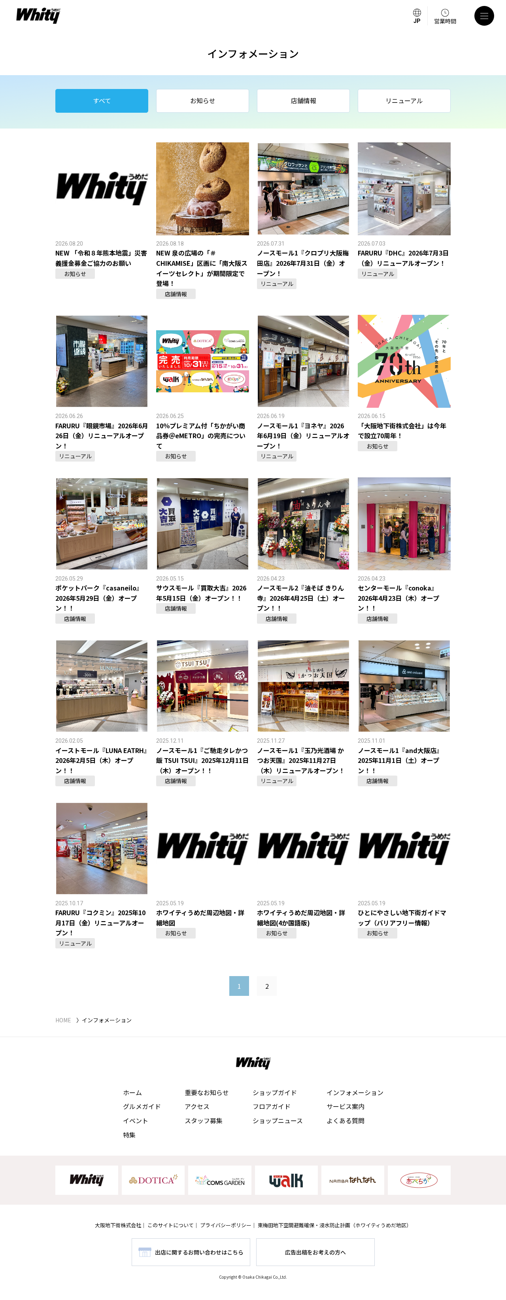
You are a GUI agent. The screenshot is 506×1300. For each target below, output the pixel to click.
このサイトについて (170, 1225)
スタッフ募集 (204, 1120)
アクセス (197, 1106)
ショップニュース (278, 1120)
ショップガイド (275, 1092)
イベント (135, 1120)
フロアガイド (272, 1106)
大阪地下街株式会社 (118, 1225)
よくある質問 (345, 1120)
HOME (63, 1020)
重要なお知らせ (207, 1092)
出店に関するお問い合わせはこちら (199, 1252)
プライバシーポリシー (225, 1225)
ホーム (132, 1092)
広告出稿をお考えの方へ (315, 1252)
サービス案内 (345, 1106)
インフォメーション (355, 1092)
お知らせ (202, 100)
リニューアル (404, 100)
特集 (129, 1134)
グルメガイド (142, 1106)
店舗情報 (303, 100)
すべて (102, 100)
